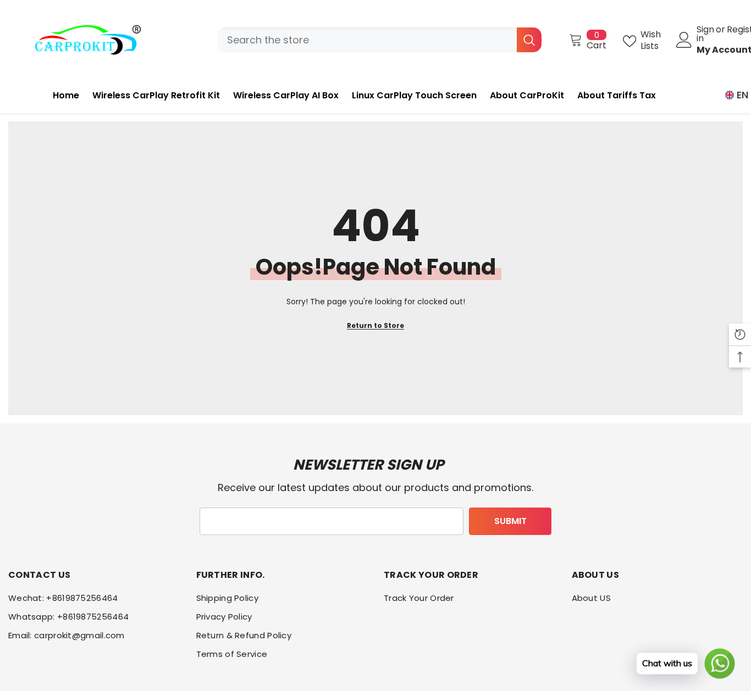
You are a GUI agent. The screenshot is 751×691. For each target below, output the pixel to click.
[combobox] (367, 40)
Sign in (705, 34)
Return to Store (375, 325)
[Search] (379, 40)
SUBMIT (510, 521)
